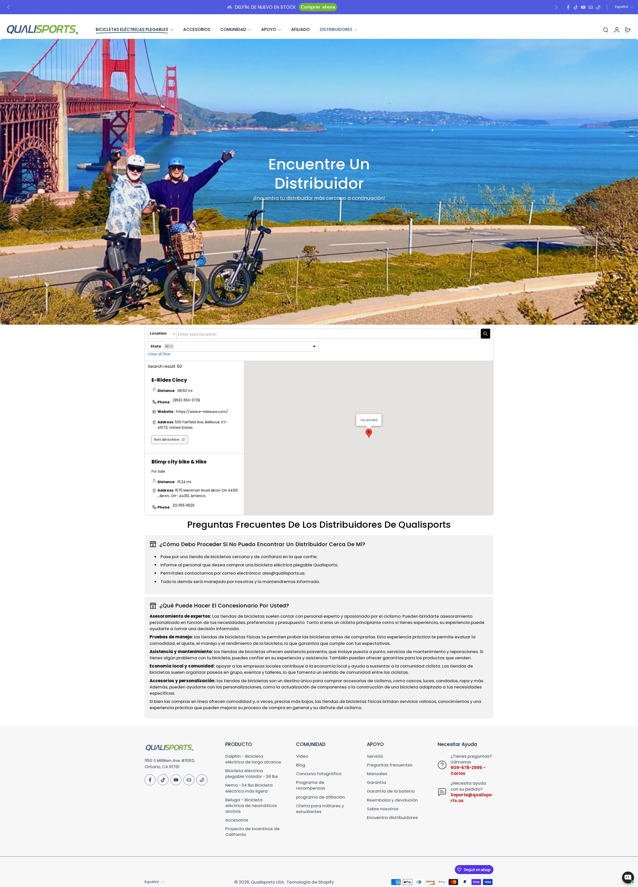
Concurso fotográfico (318, 774)
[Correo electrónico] (590, 7)
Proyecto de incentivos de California (252, 831)
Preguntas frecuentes (389, 765)
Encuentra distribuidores (392, 817)
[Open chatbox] (628, 878)
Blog (300, 765)
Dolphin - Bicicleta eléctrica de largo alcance (253, 759)
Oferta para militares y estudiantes (320, 808)
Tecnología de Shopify (310, 882)
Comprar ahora (318, 6)
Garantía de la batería (391, 791)
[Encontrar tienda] (485, 334)
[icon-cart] (627, 30)
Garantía (376, 782)
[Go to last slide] (8, 7)
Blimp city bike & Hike (179, 461)
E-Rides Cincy (169, 379)
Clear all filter (159, 354)
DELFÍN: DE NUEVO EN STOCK (265, 7)
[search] (605, 30)
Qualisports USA (267, 882)
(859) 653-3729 (186, 400)
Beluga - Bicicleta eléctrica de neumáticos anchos (251, 805)
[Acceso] (616, 29)
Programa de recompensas (310, 785)
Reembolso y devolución (392, 800)
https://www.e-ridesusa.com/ (202, 411)
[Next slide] (556, 7)
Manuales (377, 774)
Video (302, 756)
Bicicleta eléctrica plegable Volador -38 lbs (251, 773)
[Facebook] (568, 7)
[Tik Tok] (575, 7)
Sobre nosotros (383, 809)
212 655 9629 (183, 505)
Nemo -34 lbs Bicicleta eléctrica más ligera (249, 788)
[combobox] (327, 333)
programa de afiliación (320, 797)
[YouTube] (583, 7)
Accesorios (236, 820)
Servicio (375, 756)
